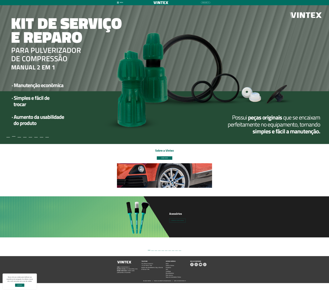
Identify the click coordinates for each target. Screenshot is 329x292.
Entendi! (19, 285)
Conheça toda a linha (177, 221)
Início (167, 264)
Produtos (168, 268)
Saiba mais (164, 158)
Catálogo (168, 271)
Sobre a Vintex (170, 266)
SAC (167, 269)
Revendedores (170, 273)
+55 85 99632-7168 (146, 266)
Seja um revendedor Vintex (173, 277)
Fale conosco (169, 275)
